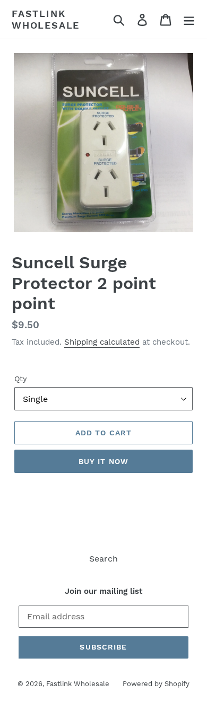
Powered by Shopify (156, 684)
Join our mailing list (103, 591)
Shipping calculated (102, 342)
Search (103, 559)
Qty (20, 378)
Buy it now (103, 461)
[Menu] (189, 19)
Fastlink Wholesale (46, 19)
